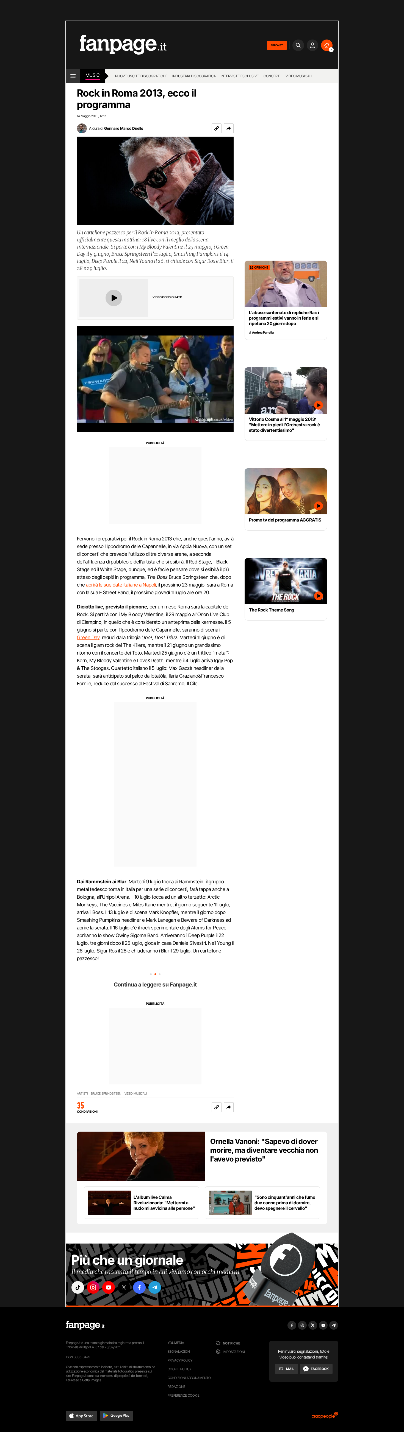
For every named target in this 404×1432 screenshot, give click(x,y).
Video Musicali (299, 76)
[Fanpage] (85, 1325)
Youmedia (176, 1343)
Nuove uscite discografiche (141, 76)
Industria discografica (194, 76)
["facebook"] (139, 1287)
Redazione (176, 1387)
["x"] (124, 1287)
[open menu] (73, 76)
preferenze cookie (184, 1395)
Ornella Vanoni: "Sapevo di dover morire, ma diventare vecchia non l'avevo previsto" (264, 1150)
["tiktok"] (77, 1287)
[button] (229, 128)
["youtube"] (108, 1287)
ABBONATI (276, 45)
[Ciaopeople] (325, 1417)
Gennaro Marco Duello (123, 128)
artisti (82, 1093)
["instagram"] (93, 1287)
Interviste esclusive (240, 76)
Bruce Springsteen (106, 1093)
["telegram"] (154, 1287)
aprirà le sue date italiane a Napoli (121, 585)
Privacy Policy (180, 1360)
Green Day (88, 637)
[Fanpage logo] (116, 45)
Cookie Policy (179, 1369)
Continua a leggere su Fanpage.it (155, 984)
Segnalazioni (179, 1351)
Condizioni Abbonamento (189, 1378)
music (92, 75)
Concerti (272, 76)
